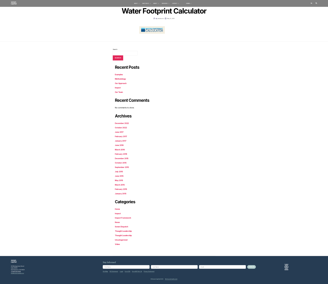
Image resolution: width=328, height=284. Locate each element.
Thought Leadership (123, 231)
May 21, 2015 (171, 18)
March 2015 (120, 185)
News (117, 222)
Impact (155, 3)
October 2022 (121, 128)
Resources (165, 3)
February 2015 (121, 189)
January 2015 (120, 194)
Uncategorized (121, 240)
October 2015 (120, 163)
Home (117, 209)
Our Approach (121, 83)
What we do (145, 3)
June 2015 (119, 176)
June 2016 (119, 145)
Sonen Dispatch (121, 227)
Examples (119, 74)
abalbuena (161, 18)
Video (117, 244)
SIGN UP (251, 267)
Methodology (120, 79)
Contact (174, 3)
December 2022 (122, 123)
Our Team (119, 92)
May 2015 (119, 180)
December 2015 (121, 158)
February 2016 (121, 154)
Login (188, 3)
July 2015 (119, 172)
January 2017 (120, 141)
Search (115, 49)
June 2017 (119, 132)
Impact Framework (123, 218)
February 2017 (121, 136)
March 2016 (120, 150)
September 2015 (122, 167)
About (136, 3)
